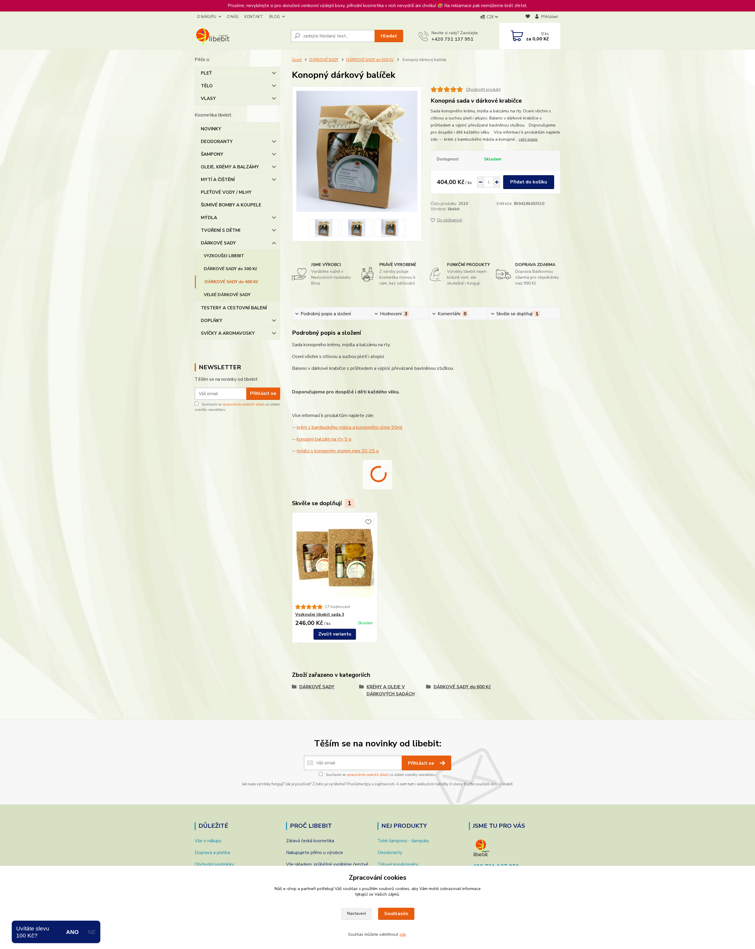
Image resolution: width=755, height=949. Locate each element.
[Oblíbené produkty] (527, 17)
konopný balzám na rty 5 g (324, 439)
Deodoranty (390, 853)
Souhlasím (396, 913)
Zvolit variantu (334, 634)
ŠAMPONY (212, 154)
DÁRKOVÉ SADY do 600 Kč (231, 282)
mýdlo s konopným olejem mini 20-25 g (338, 451)
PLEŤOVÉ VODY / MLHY (226, 192)
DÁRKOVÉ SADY (218, 243)
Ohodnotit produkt (483, 89)
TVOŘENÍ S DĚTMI (220, 230)
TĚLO (207, 86)
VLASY (208, 98)
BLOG (274, 16)
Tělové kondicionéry (398, 864)
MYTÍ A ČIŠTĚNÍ (218, 180)
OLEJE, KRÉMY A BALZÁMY (230, 167)
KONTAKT (253, 16)
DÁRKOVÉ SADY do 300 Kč (230, 269)
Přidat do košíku (528, 182)
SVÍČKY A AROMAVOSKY (228, 333)
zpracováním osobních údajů (243, 404)
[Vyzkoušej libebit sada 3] (334, 558)
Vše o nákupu (208, 841)
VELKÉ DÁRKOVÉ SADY (227, 295)
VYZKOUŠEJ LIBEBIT (224, 256)
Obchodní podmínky (214, 864)
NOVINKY (211, 129)
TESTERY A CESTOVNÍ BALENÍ (234, 308)
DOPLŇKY (211, 321)
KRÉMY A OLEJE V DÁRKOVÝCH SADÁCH (391, 690)
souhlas (350, 888)
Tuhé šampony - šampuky (403, 841)
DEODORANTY (217, 142)
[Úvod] (240, 36)
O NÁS (232, 16)
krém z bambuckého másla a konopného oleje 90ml (350, 427)
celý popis (528, 139)
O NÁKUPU (206, 16)
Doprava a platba (212, 853)
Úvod (296, 60)
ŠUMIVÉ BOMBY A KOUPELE (231, 205)
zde (402, 934)
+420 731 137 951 (452, 39)
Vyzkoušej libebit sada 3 (319, 614)
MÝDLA (209, 218)
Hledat (389, 36)
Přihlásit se (263, 393)
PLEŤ (206, 73)
